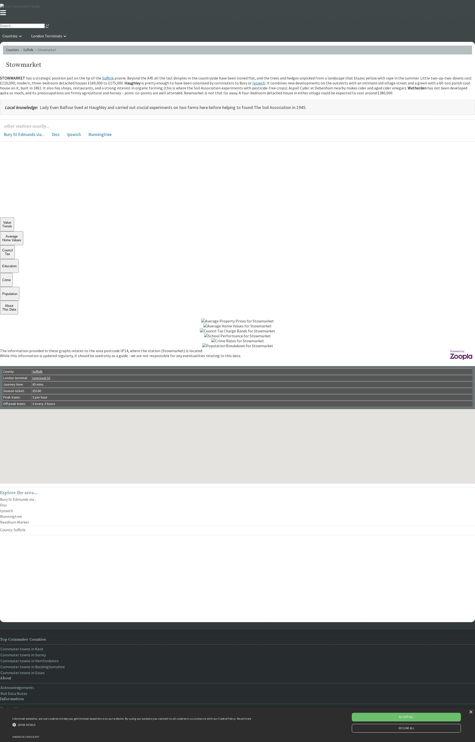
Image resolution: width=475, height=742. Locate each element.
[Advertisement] (237, 180)
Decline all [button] (406, 728)
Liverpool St (41, 378)
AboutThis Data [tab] (9, 307)
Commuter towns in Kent (22, 648)
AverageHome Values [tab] (11, 238)
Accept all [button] (406, 717)
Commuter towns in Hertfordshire (29, 660)
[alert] (237, 725)
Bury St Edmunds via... (24, 134)
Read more (244, 718)
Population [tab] (9, 294)
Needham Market (14, 522)
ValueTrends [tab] (7, 224)
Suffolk (28, 50)
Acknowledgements (17, 687)
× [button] (471, 712)
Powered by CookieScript (25, 737)
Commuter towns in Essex (22, 672)
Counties (12, 50)
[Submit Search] (47, 26)
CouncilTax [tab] (7, 252)
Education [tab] (9, 266)
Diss (56, 134)
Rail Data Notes (13, 693)
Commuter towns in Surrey (23, 654)
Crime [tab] (6, 280)
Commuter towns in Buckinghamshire (32, 666)
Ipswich (258, 82)
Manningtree (100, 134)
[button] (131, 724)
